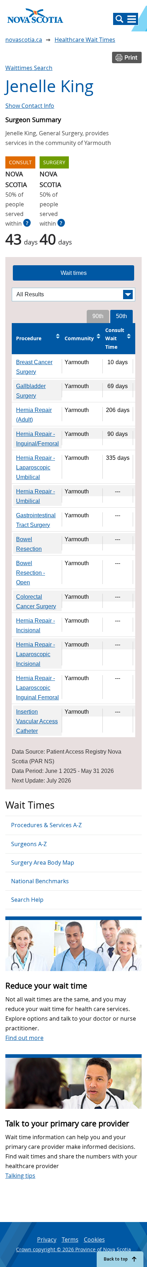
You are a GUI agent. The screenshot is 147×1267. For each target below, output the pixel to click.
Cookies (94, 1239)
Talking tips (20, 1176)
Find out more (24, 1038)
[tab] (73, 273)
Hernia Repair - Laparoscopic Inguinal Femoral (37, 687)
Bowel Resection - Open (30, 572)
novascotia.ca (23, 40)
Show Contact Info (29, 106)
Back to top (116, 1259)
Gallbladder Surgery (31, 391)
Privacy (46, 1239)
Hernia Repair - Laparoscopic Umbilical (35, 467)
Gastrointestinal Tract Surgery (36, 520)
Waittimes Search (28, 68)
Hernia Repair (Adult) (34, 415)
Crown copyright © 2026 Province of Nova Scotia (73, 1249)
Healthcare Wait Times (85, 40)
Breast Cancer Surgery (34, 367)
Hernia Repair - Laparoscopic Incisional (35, 654)
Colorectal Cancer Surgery (36, 601)
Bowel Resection (29, 544)
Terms (70, 1239)
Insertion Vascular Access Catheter (37, 721)
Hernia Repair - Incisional (35, 625)
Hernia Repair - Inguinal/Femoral (37, 439)
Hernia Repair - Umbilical (35, 496)
